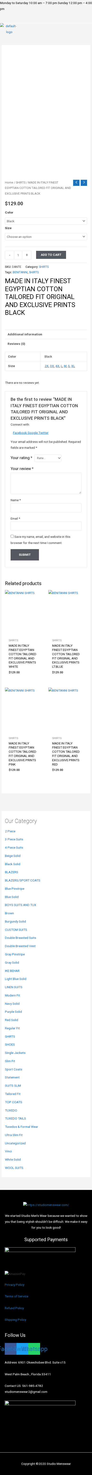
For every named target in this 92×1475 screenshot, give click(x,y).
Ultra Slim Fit (14, 1135)
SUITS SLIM (13, 1085)
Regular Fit (12, 1028)
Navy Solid (12, 1003)
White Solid (13, 1159)
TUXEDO (11, 1110)
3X (52, 366)
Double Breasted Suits (20, 938)
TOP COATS (13, 1102)
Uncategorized (15, 1143)
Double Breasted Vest (20, 946)
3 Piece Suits (14, 839)
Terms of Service (16, 1296)
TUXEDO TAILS (15, 1118)
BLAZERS (11, 872)
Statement (12, 1077)
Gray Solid (12, 962)
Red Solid (11, 1020)
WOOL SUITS (14, 1168)
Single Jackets (15, 1053)
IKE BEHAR (12, 971)
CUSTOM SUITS (16, 930)
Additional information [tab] (25, 334)
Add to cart (51, 255)
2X (47, 366)
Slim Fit (10, 1061)
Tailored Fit (13, 1094)
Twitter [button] (43, 433)
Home (9, 182)
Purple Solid (13, 1011)
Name (16, 500)
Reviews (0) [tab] (16, 344)
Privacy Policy (14, 1285)
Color (9, 212)
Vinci (8, 1151)
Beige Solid (13, 856)
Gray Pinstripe (15, 954)
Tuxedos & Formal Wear (21, 1127)
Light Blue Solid (15, 979)
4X (57, 366)
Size (8, 228)
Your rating (21, 458)
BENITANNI (20, 272)
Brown (9, 913)
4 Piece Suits (14, 847)
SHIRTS (10, 1036)
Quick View (24, 632)
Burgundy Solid (15, 921)
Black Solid (12, 864)
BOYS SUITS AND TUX (20, 905)
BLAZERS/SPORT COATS (22, 880)
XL (73, 366)
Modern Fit (12, 995)
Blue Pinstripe (14, 888)
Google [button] (33, 433)
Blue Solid (12, 897)
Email (15, 518)
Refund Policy (14, 1308)
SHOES (10, 1044)
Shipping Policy (15, 1319)
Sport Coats (13, 1069)
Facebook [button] (20, 433)
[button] (46, 20)
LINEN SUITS (13, 987)
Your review (22, 468)
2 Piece (10, 831)
